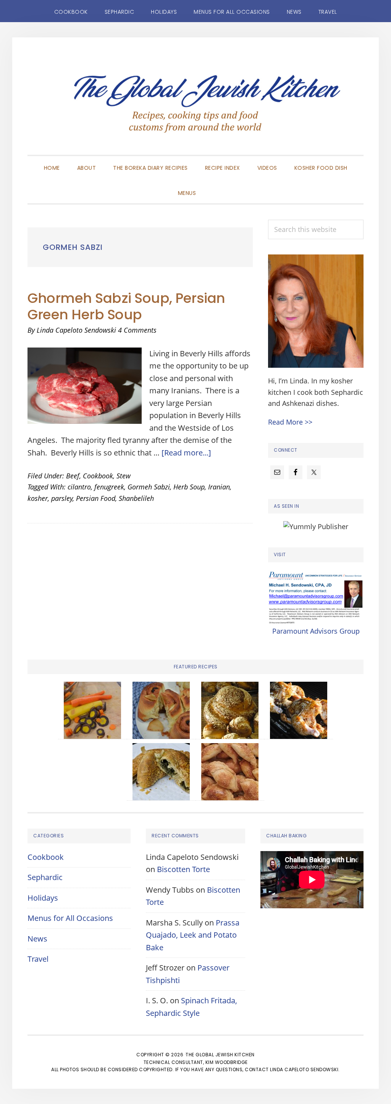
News (37, 938)
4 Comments (137, 330)
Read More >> (290, 421)
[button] (213, 186)
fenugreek (109, 486)
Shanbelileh (136, 498)
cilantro (79, 486)
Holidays (42, 898)
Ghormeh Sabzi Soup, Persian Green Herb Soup (126, 306)
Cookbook (98, 475)
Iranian (219, 486)
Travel (37, 959)
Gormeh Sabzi (149, 486)
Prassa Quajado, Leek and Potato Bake (192, 935)
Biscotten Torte (183, 869)
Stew (123, 475)
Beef (72, 475)
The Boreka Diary (195, 107)
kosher (37, 498)
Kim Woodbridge (226, 1062)
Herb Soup (189, 486)
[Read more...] (186, 452)
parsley (62, 498)
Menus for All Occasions (70, 918)
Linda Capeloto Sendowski (304, 1069)
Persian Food (95, 498)
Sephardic (45, 877)
